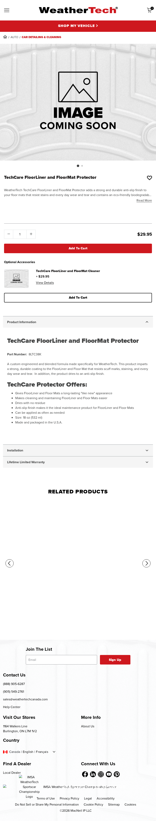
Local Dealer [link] (12, 772)
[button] (78, 166)
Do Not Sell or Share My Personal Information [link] (47, 804)
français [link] (42, 751)
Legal (88, 798)
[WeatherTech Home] (78, 10)
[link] (5, 36)
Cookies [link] (130, 804)
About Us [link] (87, 726)
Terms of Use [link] (46, 798)
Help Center (11, 707)
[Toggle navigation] (6, 10)
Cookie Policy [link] (93, 804)
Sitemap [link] (114, 804)
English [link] (28, 751)
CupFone (8, 615)
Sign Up (115, 659)
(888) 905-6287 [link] (14, 684)
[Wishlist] (149, 177)
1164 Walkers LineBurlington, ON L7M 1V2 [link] (20, 728)
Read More (144, 200)
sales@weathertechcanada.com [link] (25, 699)
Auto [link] (14, 37)
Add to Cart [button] (78, 297)
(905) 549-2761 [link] (13, 691)
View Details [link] (45, 282)
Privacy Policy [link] (69, 798)
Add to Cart (78, 248)
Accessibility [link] (106, 798)
